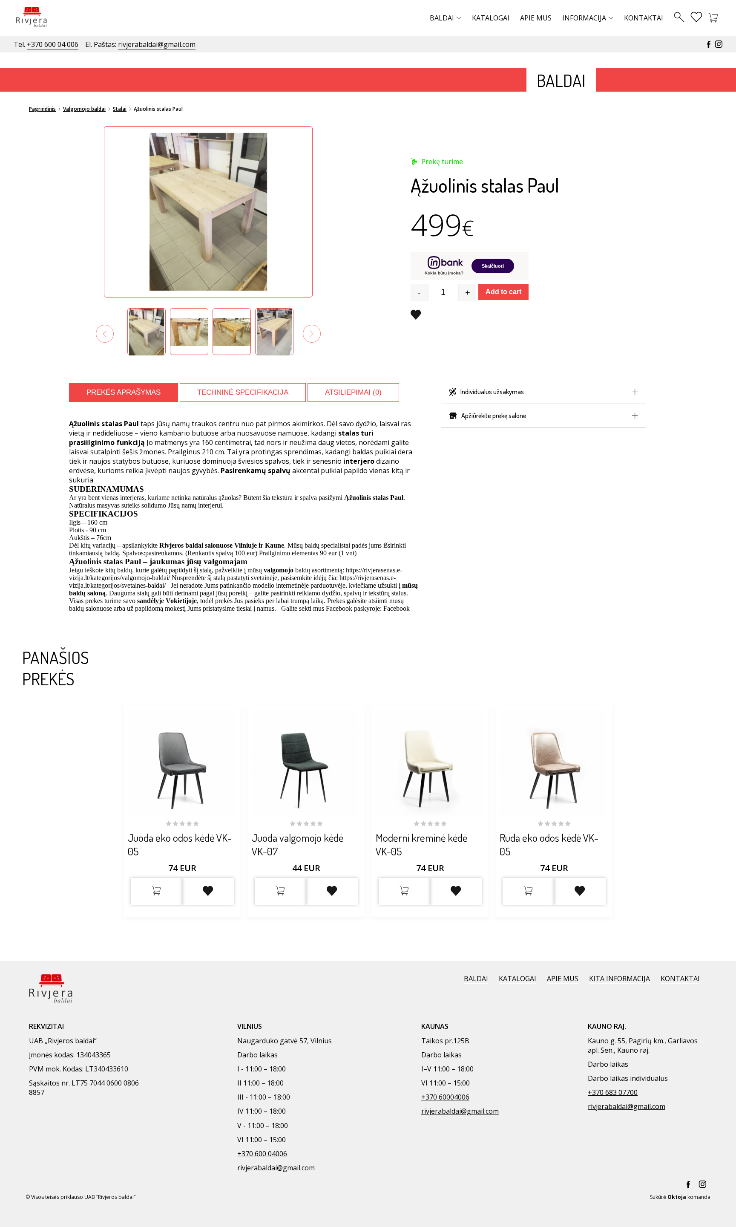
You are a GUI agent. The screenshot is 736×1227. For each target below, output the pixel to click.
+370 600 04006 (262, 1153)
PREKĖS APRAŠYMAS (123, 392)
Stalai (119, 109)
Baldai (442, 18)
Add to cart (503, 291)
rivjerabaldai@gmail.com (157, 44)
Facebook (396, 608)
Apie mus (536, 18)
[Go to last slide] (105, 334)
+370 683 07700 (613, 1092)
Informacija (584, 18)
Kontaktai (643, 18)
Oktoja (676, 1197)
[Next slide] (312, 334)
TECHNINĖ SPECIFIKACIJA (242, 392)
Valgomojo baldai (84, 109)
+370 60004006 (445, 1097)
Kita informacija (619, 978)
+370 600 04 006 (52, 44)
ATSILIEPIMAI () (353, 392)
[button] (146, 331)
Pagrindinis (42, 109)
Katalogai (490, 18)
